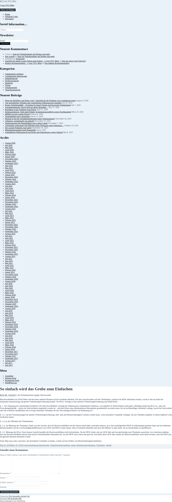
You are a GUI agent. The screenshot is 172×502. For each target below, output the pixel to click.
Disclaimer (9, 19)
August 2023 (10, 209)
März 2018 (9, 345)
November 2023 (11, 202)
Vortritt (108, 445)
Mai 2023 (9, 213)
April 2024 (9, 191)
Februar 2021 (10, 270)
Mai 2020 (9, 288)
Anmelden (9, 376)
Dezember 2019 (11, 299)
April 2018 (9, 343)
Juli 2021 (8, 259)
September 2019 (11, 306)
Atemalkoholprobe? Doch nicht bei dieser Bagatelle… (26, 107)
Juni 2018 (9, 338)
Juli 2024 (8, 186)
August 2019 (10, 308)
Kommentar (5, 473)
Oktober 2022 (10, 229)
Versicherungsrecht (12, 90)
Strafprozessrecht (12, 81)
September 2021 (11, 254)
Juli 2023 (8, 211)
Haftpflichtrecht (11, 78)
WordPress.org (11, 383)
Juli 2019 (8, 311)
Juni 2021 (9, 261)
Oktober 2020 (10, 277)
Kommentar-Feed (12, 380)
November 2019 (11, 302)
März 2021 (9, 268)
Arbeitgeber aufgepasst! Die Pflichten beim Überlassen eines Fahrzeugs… (34, 125)
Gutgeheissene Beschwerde (16, 76)
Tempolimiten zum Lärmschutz (17, 116)
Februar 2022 (10, 245)
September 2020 (11, 279)
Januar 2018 (10, 349)
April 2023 (9, 216)
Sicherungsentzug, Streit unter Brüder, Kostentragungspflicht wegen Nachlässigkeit (38, 112)
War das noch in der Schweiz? (74, 61)
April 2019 (9, 318)
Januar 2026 (10, 157)
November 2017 (11, 354)
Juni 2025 (9, 166)
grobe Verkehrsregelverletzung (83, 445)
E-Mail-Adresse (7, 482)
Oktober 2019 (10, 304)
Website (3, 487)
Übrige (8, 85)
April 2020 (9, 290)
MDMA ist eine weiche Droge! (17, 114)
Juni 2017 (9, 365)
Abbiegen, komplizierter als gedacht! (19, 121)
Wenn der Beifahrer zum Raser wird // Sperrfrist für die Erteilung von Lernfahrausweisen (40, 101)
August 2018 (10, 333)
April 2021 (9, 265)
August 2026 (10, 143)
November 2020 (11, 274)
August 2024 (10, 184)
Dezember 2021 (11, 247)
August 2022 (10, 234)
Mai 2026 (9, 148)
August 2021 (10, 256)
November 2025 (11, 159)
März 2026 (9, 152)
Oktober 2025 (10, 161)
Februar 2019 (10, 322)
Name (3, 478)
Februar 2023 (10, 220)
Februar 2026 (10, 154)
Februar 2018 (10, 347)
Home (7, 14)
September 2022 (11, 231)
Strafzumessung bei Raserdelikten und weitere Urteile (26, 123)
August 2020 (10, 281)
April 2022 (9, 240)
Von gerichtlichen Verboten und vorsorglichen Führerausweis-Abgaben (33, 103)
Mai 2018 (9, 340)
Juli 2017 (8, 363)
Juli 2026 (8, 145)
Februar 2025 (10, 172)
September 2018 (11, 331)
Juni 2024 (9, 188)
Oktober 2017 (10, 356)
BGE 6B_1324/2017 (8, 395)
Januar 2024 (10, 197)
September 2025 (11, 163)
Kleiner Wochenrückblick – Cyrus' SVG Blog (23, 63)
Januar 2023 (10, 222)
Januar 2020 (10, 297)
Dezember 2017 (11, 352)
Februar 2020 (10, 295)
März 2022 (9, 243)
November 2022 (11, 227)
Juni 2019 (9, 313)
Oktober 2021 (10, 252)
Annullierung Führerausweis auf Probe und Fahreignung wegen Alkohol (34, 132)
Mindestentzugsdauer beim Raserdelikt (20, 130)
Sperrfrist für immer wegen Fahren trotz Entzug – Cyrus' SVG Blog (32, 61)
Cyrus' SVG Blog (7, 5)
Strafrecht (9, 83)
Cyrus (24, 445)
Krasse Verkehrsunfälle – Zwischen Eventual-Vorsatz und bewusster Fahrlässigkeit (38, 105)
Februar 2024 (10, 195)
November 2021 (11, 250)
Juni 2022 (9, 238)
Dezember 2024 (11, 177)
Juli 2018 (8, 336)
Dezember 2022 (11, 225)
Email (2, 41)
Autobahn (66, 445)
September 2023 (11, 206)
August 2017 (10, 361)
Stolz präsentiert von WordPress (12, 501)
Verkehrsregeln (11, 88)
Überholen (100, 445)
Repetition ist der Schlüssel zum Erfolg (20, 110)
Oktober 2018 (10, 329)
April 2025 (9, 170)
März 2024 (9, 193)
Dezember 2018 (11, 324)
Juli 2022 (8, 236)
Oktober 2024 (10, 179)
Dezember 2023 (11, 200)
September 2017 (11, 358)
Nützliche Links (11, 16)
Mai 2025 (9, 168)
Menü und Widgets (8, 10)
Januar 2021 (10, 272)
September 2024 (11, 182)
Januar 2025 (10, 175)
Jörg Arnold (9, 56)
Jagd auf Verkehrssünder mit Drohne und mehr (31, 54)
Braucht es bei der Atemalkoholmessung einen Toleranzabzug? (30, 119)
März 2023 (9, 218)
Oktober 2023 (10, 204)
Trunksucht (20, 59)
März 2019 (9, 320)
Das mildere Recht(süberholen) (57, 63)
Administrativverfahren (14, 74)
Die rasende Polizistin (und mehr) (18, 128)
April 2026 (9, 150)
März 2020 (9, 293)
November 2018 (11, 327)
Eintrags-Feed (10, 378)
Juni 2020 (9, 286)
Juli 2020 (8, 284)
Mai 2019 (9, 315)
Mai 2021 (9, 263)
